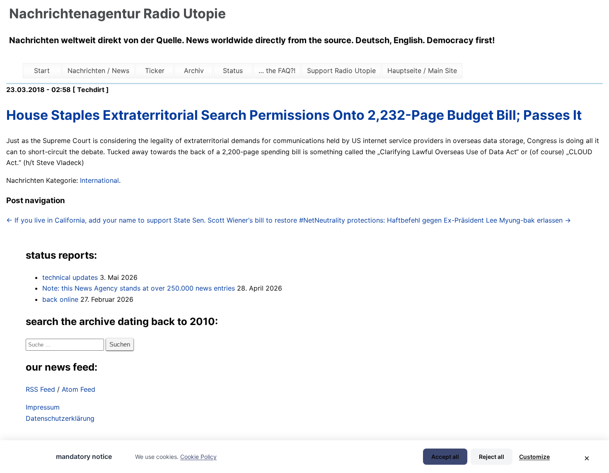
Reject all (491, 456)
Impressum (43, 407)
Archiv (194, 70)
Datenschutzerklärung (60, 418)
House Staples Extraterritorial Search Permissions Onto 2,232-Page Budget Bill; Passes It (294, 115)
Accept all (445, 456)
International (99, 180)
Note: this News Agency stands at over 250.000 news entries (138, 288)
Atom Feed (78, 389)
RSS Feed (40, 389)
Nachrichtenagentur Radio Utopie (117, 13)
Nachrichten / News (98, 70)
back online (60, 299)
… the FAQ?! (277, 70)
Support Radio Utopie (341, 70)
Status (233, 70)
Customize (534, 456)
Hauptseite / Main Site (422, 70)
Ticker (154, 70)
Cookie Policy (198, 456)
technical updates (70, 277)
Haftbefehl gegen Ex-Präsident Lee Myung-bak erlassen (479, 220)
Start (42, 70)
